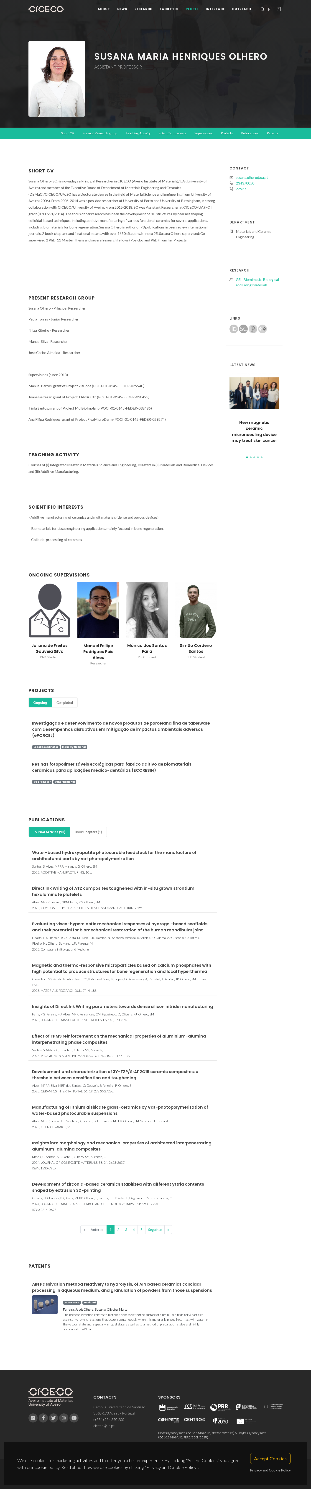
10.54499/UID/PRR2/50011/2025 (186, 1437)
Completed (64, 702)
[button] (247, 457)
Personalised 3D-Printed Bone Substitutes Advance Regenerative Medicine (254, 431)
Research (144, 9)
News (122, 9)
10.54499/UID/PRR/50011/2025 (213, 1433)
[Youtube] (74, 1417)
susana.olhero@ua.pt (252, 177)
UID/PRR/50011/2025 (172, 1433)
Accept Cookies (270, 1458)
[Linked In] (33, 1417)
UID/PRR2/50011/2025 (252, 1433)
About (104, 9)
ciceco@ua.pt (104, 1425)
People (192, 9)
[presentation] (24, 624)
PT (270, 9)
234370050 (245, 183)
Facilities (169, 9)
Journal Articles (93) (49, 832)
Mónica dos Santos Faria (147, 648)
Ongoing (40, 702)
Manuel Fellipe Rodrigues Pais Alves (98, 652)
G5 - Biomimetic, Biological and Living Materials (257, 282)
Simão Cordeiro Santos (196, 648)
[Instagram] (63, 1417)
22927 (241, 189)
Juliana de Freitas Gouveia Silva (49, 648)
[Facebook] (43, 1417)
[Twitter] (53, 1417)
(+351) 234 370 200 (108, 1419)
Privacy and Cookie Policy (270, 1470)
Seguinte (155, 1229)
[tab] (40, 702)
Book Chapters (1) (88, 832)
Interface (215, 9)
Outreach (241, 9)
